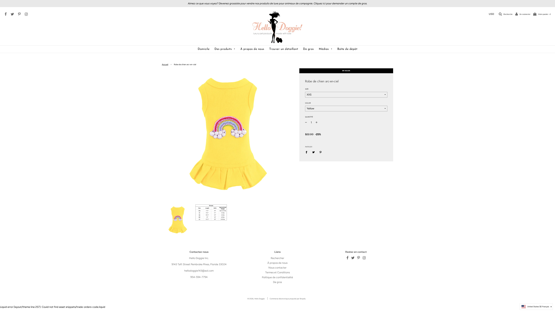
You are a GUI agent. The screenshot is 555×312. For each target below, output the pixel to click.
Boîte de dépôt (347, 49)
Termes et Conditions (277, 272)
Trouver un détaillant (283, 49)
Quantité (309, 117)
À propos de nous (252, 49)
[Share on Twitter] (313, 152)
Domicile (203, 49)
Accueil (165, 64)
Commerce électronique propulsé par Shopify (288, 299)
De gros (308, 49)
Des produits (223, 49)
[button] (536, 306)
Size (307, 89)
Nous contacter (277, 267)
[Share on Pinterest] (320, 152)
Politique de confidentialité (277, 277)
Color (308, 103)
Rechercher (277, 258)
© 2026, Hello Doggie (256, 299)
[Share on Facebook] (307, 152)
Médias (324, 49)
